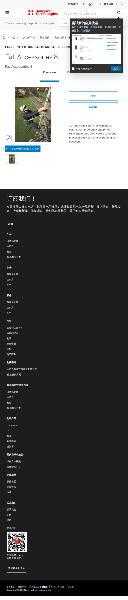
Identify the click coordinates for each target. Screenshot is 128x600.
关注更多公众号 (16, 568)
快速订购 (108, 3)
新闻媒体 (11, 441)
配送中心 (11, 343)
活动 (9, 492)
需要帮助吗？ (14, 466)
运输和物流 (12, 333)
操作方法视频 (14, 461)
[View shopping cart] (121, 3)
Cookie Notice (57, 587)
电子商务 (11, 354)
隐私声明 (22, 587)
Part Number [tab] (76, 72)
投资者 (10, 446)
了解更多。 (87, 30)
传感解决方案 (14, 256)
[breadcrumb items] (4, 37)
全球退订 (72, 587)
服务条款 (10, 587)
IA (8, 430)
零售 (9, 349)
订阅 (10, 223)
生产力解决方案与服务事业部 (22, 369)
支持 (93, 95)
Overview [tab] (49, 72)
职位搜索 (11, 486)
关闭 (116, 68)
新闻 (9, 435)
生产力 (10, 246)
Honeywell (12, 425)
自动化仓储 (12, 240)
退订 (9, 520)
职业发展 (11, 481)
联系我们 (11, 509)
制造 (9, 338)
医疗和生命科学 (15, 327)
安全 (9, 251)
